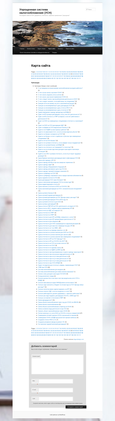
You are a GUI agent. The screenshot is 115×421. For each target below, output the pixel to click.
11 (48, 72)
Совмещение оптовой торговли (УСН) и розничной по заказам (57, 315)
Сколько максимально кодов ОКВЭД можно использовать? (56, 282)
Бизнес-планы (31, 48)
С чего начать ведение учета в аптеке (49, 95)
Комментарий (36, 356)
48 (62, 74)
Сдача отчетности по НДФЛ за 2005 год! (50, 250)
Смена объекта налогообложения (48, 304)
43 (53, 74)
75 (59, 76)
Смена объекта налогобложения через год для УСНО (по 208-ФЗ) (58, 302)
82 (71, 76)
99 (50, 78)
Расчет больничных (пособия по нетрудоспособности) (34, 52)
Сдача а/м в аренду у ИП (46, 160)
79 (66, 76)
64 (39, 76)
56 (77, 74)
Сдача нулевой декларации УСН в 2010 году (52, 199)
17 (58, 72)
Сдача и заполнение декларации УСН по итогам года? (55, 182)
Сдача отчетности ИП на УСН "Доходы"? (50, 239)
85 (77, 76)
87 (80, 76)
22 (67, 72)
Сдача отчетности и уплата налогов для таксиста (53, 234)
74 (57, 76)
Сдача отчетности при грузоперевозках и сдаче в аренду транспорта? (59, 252)
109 (75, 78)
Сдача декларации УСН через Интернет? (51, 180)
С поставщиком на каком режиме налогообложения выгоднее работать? (60, 88)
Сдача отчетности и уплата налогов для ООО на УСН (55, 232)
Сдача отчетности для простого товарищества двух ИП (55, 226)
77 (62, 76)
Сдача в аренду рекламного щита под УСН (51, 169)
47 (60, 74)
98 (48, 78)
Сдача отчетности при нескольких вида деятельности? (55, 254)
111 (80, 78)
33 (35, 74)
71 (51, 76)
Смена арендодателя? (45, 300)
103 (60, 78)
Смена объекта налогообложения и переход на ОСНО (55, 306)
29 (80, 72)
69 (48, 76)
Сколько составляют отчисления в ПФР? (51, 298)
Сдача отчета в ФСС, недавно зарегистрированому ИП (55, 208)
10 (46, 72)
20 (64, 72)
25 (73, 72)
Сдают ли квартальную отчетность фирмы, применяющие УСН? (58, 265)
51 (68, 74)
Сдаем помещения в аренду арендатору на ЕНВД (53, 112)
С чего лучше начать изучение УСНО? (50, 92)
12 (49, 72)
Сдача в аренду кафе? (45, 165)
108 (72, 78)
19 (62, 72)
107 (70, 78)
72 (53, 76)
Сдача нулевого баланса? (46, 193)
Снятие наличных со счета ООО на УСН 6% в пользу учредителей (59, 313)
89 (32, 78)
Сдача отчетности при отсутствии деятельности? (53, 258)
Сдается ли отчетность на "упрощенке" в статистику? (54, 147)
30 (82, 72)
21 (66, 72)
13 (51, 72)
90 (33, 78)
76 (60, 76)
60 (32, 76)
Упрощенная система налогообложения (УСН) (35, 11)
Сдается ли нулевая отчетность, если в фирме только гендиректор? (59, 143)
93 (39, 78)
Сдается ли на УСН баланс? (47, 140)
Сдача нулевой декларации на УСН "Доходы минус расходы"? (57, 197)
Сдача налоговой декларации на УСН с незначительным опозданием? (60, 189)
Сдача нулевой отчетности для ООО (49, 202)
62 (35, 76)
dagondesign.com (79, 339)
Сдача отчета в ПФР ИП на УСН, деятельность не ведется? (56, 206)
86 (78, 76)
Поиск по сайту (70, 48)
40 (48, 74)
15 (55, 72)
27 (76, 72)
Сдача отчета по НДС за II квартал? (49, 210)
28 (78, 72)
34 (37, 74)
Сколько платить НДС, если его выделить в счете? (54, 291)
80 (68, 76)
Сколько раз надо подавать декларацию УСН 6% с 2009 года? (57, 296)
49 (64, 74)
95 (42, 78)
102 (57, 78)
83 (73, 76)
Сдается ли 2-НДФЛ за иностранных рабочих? (52, 130)
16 (57, 72)
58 (80, 74)
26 (75, 72)
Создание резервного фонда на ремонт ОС (51, 322)
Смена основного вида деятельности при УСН (52, 309)
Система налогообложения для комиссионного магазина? (55, 272)
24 (71, 72)
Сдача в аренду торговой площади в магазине (52, 171)
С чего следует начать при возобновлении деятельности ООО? (58, 99)
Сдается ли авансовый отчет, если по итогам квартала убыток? (58, 132)
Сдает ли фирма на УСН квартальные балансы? (53, 127)
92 (37, 78)
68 (46, 76)
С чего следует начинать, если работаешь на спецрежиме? (56, 101)
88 (82, 76)
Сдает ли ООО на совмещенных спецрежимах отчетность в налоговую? (60, 121)
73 (55, 76)
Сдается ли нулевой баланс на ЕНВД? (50, 145)
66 (42, 76)
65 (41, 76)
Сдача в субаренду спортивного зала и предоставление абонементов (59, 175)
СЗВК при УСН (42, 267)
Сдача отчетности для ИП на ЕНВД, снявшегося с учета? (56, 217)
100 (52, 78)
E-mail (35, 390)
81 (69, 76)
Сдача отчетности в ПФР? (46, 213)
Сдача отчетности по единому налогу (49, 247)
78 (64, 76)
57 (78, 74)
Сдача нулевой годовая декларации (49, 195)
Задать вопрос (42, 48)
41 (50, 74)
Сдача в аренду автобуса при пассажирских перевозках (55, 162)
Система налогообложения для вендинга (50, 269)
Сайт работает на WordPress (57, 415)
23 (69, 72)
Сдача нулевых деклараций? (47, 204)
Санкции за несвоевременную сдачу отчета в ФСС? (54, 108)
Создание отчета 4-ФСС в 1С (47, 320)
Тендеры (54, 52)
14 (53, 72)
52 (69, 74)
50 (66, 74)
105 (65, 78)
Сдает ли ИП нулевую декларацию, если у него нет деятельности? (59, 114)
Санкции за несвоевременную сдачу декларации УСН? (55, 105)
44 (55, 74)
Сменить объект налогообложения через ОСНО (53, 311)
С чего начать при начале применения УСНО (52, 97)
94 (41, 78)
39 (46, 74)
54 (73, 74)
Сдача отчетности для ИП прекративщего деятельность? (56, 219)
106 (67, 78)
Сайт (34, 398)
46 (59, 74)
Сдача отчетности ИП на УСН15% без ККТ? (51, 241)
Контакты (60, 48)
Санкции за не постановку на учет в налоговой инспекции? (56, 103)
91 (35, 78)
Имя (35, 381)
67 (44, 76)
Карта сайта (51, 48)
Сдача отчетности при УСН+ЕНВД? (49, 263)
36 (41, 74)
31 (32, 74)
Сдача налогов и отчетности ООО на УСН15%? (52, 186)
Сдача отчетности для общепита (48, 221)
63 (37, 76)
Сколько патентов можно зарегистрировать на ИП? (54, 289)
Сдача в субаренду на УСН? (47, 173)
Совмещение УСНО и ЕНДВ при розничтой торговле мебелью (57, 317)
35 (39, 74)
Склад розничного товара (46, 276)
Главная (22, 48)
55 (75, 74)
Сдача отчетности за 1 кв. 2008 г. (48, 228)
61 (33, 76)
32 (33, 74)
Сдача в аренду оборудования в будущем (51, 167)
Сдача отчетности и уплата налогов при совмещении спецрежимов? (59, 237)
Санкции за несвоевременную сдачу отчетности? (53, 110)
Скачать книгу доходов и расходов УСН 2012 (52, 274)
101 (55, 78)
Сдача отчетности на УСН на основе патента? (52, 243)
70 (50, 76)
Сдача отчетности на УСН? (46, 245)
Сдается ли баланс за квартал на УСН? (50, 134)
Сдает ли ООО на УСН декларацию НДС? (51, 125)
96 (44, 78)
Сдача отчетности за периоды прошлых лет (51, 230)
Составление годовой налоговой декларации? (52, 324)
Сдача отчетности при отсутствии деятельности (53, 256)
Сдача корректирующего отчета (48, 184)
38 (44, 74)
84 (75, 76)
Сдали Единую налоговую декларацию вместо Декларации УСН (58, 158)
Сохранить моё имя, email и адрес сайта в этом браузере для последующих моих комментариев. (58, 403)
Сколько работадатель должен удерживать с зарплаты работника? (59, 293)
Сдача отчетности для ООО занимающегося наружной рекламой (58, 223)
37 (42, 74)
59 (82, 74)
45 (57, 74)
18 (60, 72)
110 (77, 78)
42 (51, 74)
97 (46, 78)
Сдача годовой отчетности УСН (48, 178)
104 (62, 78)
